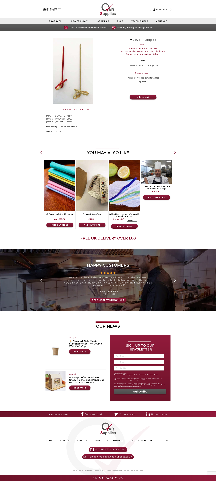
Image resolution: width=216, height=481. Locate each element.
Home (49, 441)
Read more (80, 351)
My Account (161, 9)
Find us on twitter (127, 414)
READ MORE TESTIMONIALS (108, 300)
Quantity (143, 82)
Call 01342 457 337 (108, 478)
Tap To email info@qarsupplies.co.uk (110, 456)
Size (143, 61)
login (136, 78)
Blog (98, 441)
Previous (41, 150)
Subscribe (140, 391)
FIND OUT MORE (60, 225)
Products (65, 441)
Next (175, 150)
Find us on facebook (93, 414)
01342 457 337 (50, 10)
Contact (165, 441)
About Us (82, 441)
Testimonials (115, 441)
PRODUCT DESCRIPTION (76, 109)
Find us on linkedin (159, 414)
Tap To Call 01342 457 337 (110, 449)
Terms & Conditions (141, 441)
